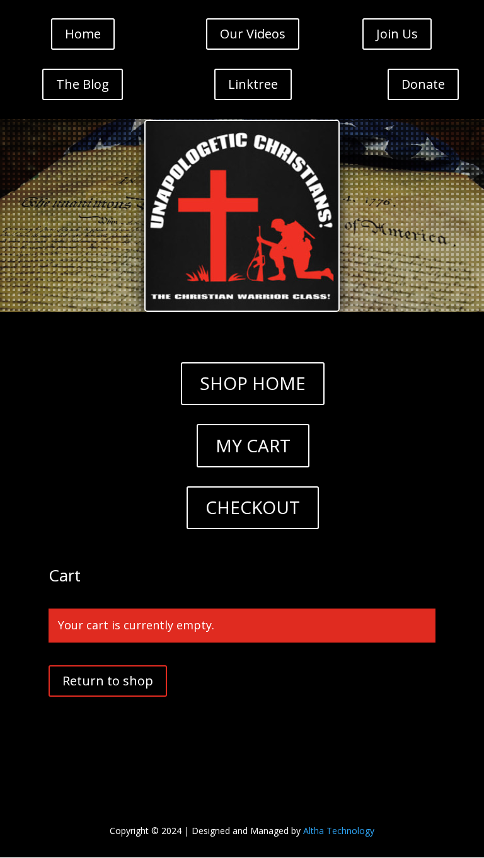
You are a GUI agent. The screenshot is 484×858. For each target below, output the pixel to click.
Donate (423, 84)
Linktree (253, 84)
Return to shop (107, 680)
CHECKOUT (252, 507)
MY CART (253, 445)
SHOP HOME (253, 383)
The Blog (82, 84)
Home (83, 33)
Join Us (397, 33)
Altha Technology (338, 831)
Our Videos (252, 33)
